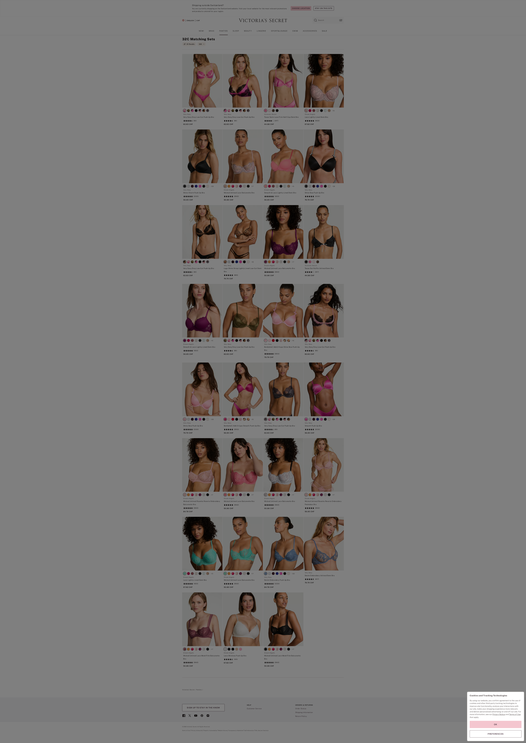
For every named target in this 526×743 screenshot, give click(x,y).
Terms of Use (515, 714)
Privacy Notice (498, 714)
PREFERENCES (496, 734)
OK (495, 724)
